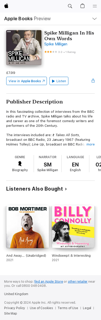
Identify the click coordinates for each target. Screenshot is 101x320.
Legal (87, 308)
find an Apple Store (48, 281)
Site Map (10, 313)
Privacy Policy (14, 308)
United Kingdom (16, 294)
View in (25, 81)
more (90, 144)
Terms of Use (67, 308)
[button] (70, 6)
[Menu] (95, 6)
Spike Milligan (55, 44)
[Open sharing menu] (93, 80)
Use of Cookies (41, 308)
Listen (61, 81)
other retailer (78, 281)
